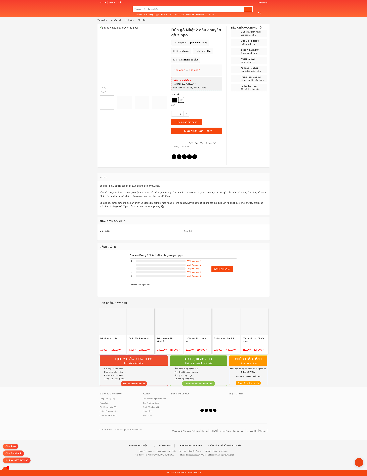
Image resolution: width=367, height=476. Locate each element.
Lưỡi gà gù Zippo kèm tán (196, 339)
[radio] (174, 99)
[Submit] (248, 9)
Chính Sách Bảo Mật (151, 407)
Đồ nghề (142, 20)
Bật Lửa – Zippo (177, 14)
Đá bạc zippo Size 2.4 (224, 338)
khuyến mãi (116, 20)
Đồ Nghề (200, 14)
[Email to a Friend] (184, 156)
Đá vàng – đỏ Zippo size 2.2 (166, 339)
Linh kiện (129, 20)
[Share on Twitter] (179, 156)
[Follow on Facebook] (127, 2)
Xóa (173, 105)
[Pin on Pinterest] (189, 156)
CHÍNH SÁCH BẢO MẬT (137, 446)
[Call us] (211, 410)
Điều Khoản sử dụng (151, 403)
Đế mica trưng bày (108, 338)
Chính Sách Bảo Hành (108, 416)
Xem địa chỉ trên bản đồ (134, 383)
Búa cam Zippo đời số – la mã (253, 339)
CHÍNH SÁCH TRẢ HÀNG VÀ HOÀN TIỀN (224, 446)
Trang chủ (138, 14)
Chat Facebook (13, 453)
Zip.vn (174, 472)
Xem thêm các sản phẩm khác (198, 383)
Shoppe (103, 2)
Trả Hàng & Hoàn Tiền (108, 407)
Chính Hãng (147, 411)
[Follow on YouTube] (215, 410)
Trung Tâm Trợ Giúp (107, 399)
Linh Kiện (190, 14)
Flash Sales (147, 416)
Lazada (112, 2)
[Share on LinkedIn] (194, 156)
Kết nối (121, 2)
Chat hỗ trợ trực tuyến (248, 383)
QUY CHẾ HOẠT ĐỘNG (163, 446)
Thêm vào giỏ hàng (186, 122)
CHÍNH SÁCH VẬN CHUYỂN (190, 446)
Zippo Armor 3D (161, 14)
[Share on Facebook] (174, 156)
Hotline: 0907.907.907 (16, 460)
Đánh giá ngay (222, 269)
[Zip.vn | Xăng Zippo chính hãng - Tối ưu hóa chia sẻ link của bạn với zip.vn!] (114, 12)
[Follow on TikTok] (206, 410)
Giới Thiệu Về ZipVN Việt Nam (154, 399)
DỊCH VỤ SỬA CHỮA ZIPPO (133, 359)
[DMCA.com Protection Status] (207, 400)
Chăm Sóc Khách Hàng (109, 411)
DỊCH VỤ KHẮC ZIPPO (198, 359)
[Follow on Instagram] (130, 2)
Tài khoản (210, 14)
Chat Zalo (10, 446)
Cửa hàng (148, 14)
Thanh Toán (104, 403)
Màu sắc (176, 94)
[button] (261, 2)
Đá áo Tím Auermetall (139, 338)
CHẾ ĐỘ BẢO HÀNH (248, 359)
